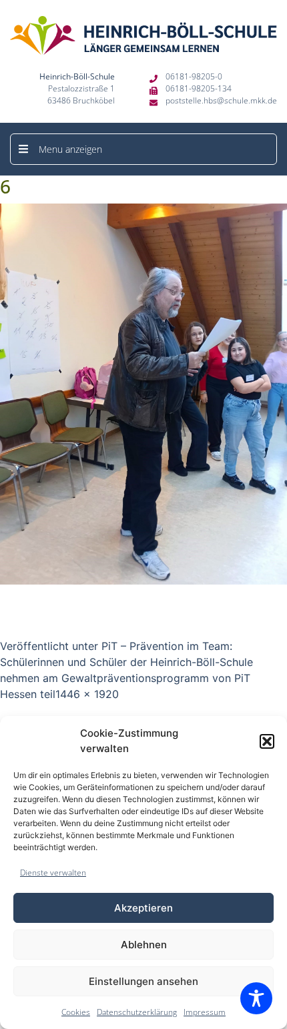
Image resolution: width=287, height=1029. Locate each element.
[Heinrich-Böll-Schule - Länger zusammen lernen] (143, 35)
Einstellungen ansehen (143, 981)
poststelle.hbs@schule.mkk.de (221, 100)
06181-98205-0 (194, 76)
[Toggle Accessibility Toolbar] (256, 998)
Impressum (205, 1012)
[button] (267, 741)
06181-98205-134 (199, 88)
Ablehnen (144, 944)
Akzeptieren (143, 908)
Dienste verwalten (53, 872)
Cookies (75, 1012)
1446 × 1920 (87, 694)
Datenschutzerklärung (137, 1012)
